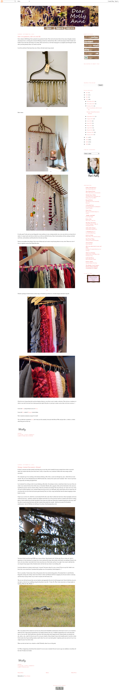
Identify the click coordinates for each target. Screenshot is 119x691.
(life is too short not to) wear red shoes (93, 246)
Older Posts (73, 672)
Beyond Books (89, 200)
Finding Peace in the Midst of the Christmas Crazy (92, 254)
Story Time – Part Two (90, 220)
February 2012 (90, 132)
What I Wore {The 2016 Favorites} (93, 236)
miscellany (25, 667)
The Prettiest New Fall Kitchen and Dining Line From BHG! (93, 197)
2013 (87, 97)
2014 (87, 95)
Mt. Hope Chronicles (91, 222)
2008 (87, 144)
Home (47, 672)
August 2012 (90, 118)
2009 (87, 142)
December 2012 (91, 101)
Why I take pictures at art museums (93, 192)
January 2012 (90, 134)
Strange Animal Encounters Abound (29, 467)
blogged (30, 412)
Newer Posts (20, 672)
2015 (87, 92)
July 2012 (89, 121)
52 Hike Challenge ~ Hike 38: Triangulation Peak (92, 224)
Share (19, 433)
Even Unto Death (89, 216)
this (23, 408)
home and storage (27, 435)
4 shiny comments (29, 434)
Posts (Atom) (27, 676)
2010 (87, 139)
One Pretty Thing (90, 239)
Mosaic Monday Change (91, 259)
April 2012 (90, 128)
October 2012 (90, 106)
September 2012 (91, 116)
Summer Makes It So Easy (91, 263)
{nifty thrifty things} (90, 228)
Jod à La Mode (89, 235)
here (32, 419)
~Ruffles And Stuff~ (90, 215)
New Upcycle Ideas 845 (91, 189)
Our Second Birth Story (91, 233)
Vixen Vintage (89, 242)
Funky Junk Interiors (91, 187)
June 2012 (89, 123)
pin (47, 109)
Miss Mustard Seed (90, 191)
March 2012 (90, 130)
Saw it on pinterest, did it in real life (29, 36)
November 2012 (91, 103)
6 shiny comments (29, 665)
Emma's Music (89, 261)
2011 (87, 137)
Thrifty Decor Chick (91, 195)
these (36, 408)
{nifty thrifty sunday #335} (91, 229)
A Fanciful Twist (90, 205)
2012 (87, 99)
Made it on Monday (90, 253)
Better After (89, 219)
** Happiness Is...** (90, 231)
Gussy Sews (88, 210)
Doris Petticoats (89, 244)
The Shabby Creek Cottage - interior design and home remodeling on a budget (92, 266)
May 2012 (89, 125)
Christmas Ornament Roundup (92, 240)
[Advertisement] (31, 452)
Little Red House (90, 258)
